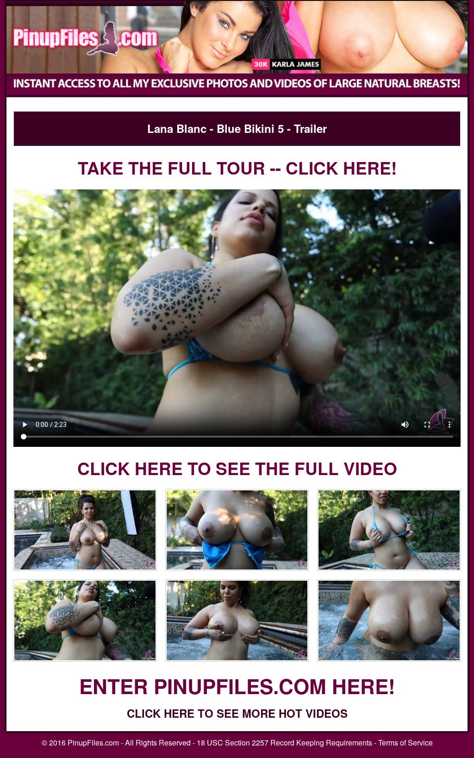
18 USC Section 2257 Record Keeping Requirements (284, 742)
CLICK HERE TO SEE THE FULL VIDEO (237, 468)
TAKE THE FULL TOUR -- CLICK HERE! (237, 167)
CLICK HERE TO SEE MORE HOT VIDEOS (237, 713)
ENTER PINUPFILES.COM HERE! (237, 686)
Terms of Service (405, 742)
